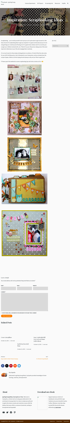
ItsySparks (36, 25)
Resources (57, 3)
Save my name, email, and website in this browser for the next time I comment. (19, 313)
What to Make (48, 25)
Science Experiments (30, 3)
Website (35, 285)
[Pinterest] (11, 365)
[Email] (19, 365)
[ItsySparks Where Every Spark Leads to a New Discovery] (9, 3)
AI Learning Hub (49, 3)
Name (2, 285)
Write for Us (52, 421)
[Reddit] (15, 365)
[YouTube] (3, 412)
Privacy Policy (59, 421)
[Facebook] (2, 365)
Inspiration (42, 25)
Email (18, 285)
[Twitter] (7, 365)
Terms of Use (66, 421)
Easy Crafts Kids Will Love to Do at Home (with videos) (39, 339)
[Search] (67, 3)
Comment (3, 292)
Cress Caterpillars (6, 337)
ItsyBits (64, 3)
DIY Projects (40, 3)
